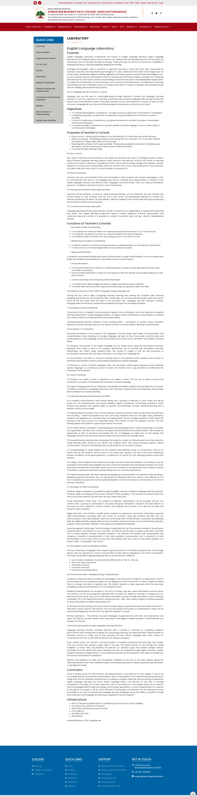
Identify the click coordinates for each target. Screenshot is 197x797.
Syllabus (39, 106)
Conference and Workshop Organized (48, 98)
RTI (121, 26)
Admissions (72, 778)
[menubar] (98, 27)
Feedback (119, 3)
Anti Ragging (106, 774)
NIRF (131, 3)
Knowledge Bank (66, 3)
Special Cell (152, 3)
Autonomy (94, 26)
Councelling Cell (108, 782)
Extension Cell (93, 3)
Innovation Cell (80, 3)
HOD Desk (40, 46)
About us (38, 766)
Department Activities (46, 120)
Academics (49, 26)
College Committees (43, 770)
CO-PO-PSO (41, 64)
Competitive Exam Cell (110, 786)
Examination (73, 782)
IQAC (114, 26)
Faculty (39, 70)
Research (131, 26)
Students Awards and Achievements (45, 89)
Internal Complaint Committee (114, 770)
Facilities (71, 770)
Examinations (80, 26)
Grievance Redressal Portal (112, 766)
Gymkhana (38, 774)
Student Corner (161, 26)
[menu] (48, 83)
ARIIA (137, 3)
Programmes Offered (45, 58)
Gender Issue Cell (108, 778)
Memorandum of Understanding (43, 113)
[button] (193, 794)
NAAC (105, 26)
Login (161, 3)
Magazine (72, 786)
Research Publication (45, 82)
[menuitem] (29, 27)
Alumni (143, 3)
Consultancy (144, 26)
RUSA (126, 3)
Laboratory (41, 76)
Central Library (107, 3)
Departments (64, 26)
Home (28, 26)
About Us (36, 26)
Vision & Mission (43, 52)
